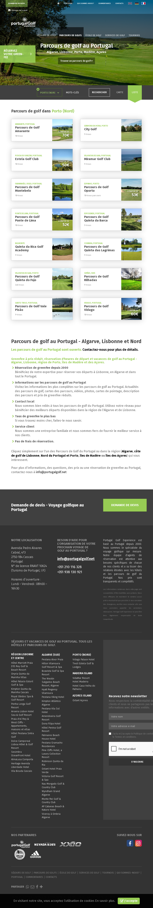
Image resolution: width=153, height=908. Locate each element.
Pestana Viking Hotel (53, 697)
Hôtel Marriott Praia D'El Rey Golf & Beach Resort (22, 666)
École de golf (93, 35)
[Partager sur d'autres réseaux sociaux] (41, 887)
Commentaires (104, 3)
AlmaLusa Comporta (22, 759)
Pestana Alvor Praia (52, 659)
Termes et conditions (125, 737)
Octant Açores (80, 700)
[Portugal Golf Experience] (23, 22)
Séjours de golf (46, 35)
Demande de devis (125, 505)
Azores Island (82, 695)
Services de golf (115, 35)
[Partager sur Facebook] (37, 887)
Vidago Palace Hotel (84, 659)
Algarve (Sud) (51, 654)
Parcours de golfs (70, 35)
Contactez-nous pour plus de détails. (110, 350)
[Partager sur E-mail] (32, 887)
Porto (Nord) (82, 654)
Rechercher (99, 92)
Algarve (127, 451)
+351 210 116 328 (69, 567)
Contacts (119, 3)
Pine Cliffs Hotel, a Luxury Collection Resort (52, 753)
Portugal (68, 3)
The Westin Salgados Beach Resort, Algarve (51, 682)
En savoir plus (104, 901)
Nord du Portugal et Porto (59, 455)
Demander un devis (16, 3)
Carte (119, 92)
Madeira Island (82, 673)
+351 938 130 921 (69, 572)
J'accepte (131, 901)
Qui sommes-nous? (85, 3)
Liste (135, 92)
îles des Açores (116, 455)
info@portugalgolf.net (51, 472)
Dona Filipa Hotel (51, 723)
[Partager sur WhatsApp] (27, 887)
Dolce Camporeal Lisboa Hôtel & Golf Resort (22, 744)
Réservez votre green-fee (14, 54)
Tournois (134, 35)
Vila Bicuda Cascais (21, 771)
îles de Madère (90, 455)
